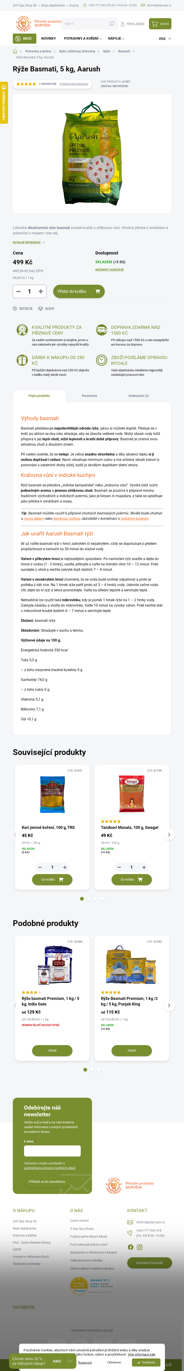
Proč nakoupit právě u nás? (89, 1244)
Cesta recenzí (79, 1220)
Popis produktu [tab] (39, 396)
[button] (82, 898)
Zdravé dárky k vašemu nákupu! (92, 1268)
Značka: (114, 86)
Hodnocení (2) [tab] (139, 396)
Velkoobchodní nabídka (86, 1260)
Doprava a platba (25, 1235)
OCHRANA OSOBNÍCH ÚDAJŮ (92, 1330)
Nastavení (85, 1362)
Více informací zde (141, 1354)
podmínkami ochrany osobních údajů (49, 1168)
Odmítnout (114, 1362)
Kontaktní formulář (149, 1263)
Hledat (111, 24)
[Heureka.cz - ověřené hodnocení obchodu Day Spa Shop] (94, 1286)
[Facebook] (130, 1246)
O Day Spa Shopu (82, 1228)
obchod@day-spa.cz (150, 1222)
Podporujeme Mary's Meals (88, 1236)
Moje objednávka (53, 5)
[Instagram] (139, 1246)
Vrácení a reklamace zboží (31, 1256)
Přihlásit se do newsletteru (47, 1181)
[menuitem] (24, 39)
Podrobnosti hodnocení (74, 84)
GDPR (17, 1249)
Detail (52, 1050)
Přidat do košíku (72, 291)
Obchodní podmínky (27, 1264)
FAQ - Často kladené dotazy (32, 1242)
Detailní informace (27, 242)
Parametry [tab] (89, 396)
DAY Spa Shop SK (25, 5)
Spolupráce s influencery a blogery (93, 1252)
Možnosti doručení (109, 269)
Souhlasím (148, 1362)
